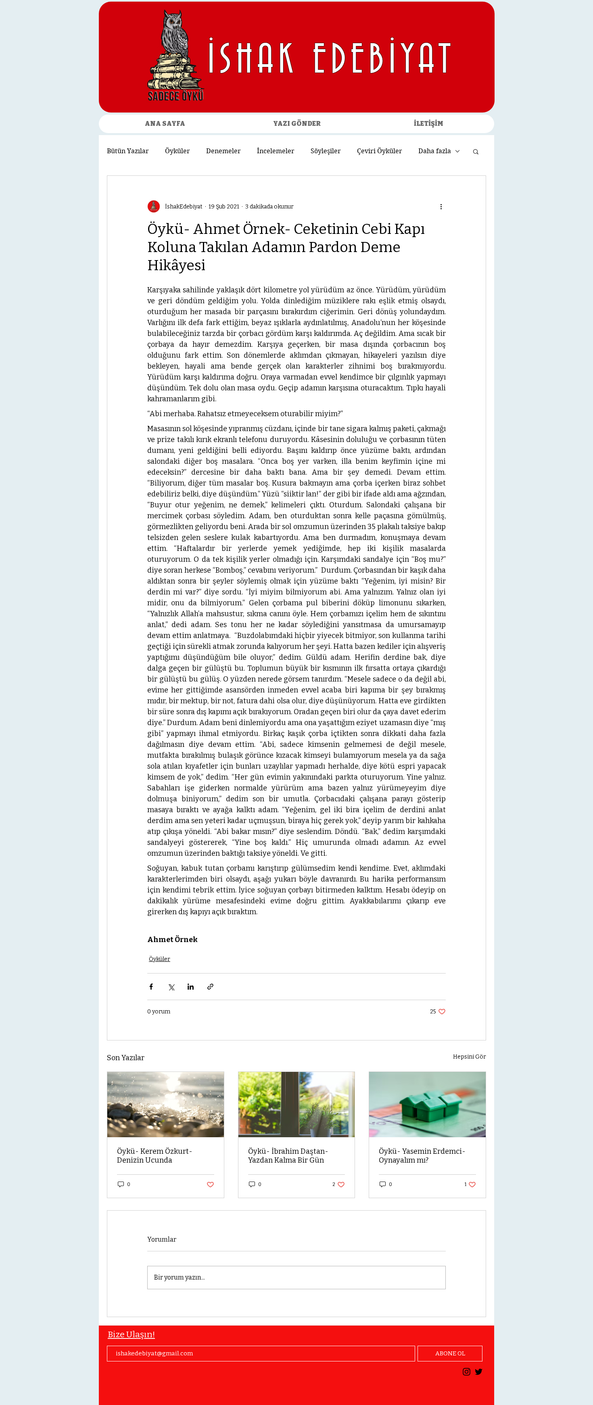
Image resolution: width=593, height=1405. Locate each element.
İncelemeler (275, 151)
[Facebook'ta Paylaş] (151, 986)
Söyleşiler (326, 151)
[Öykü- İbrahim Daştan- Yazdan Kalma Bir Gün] (296, 1104)
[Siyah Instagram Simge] (466, 1372)
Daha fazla (434, 151)
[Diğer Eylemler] (441, 206)
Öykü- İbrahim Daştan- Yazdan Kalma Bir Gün (288, 1156)
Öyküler (177, 151)
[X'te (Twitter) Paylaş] (171, 986)
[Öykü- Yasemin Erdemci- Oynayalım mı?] (427, 1104)
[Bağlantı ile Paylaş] (210, 986)
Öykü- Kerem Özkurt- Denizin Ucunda (154, 1156)
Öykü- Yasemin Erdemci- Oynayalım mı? (422, 1156)
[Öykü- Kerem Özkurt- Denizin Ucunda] (165, 1104)
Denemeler (223, 151)
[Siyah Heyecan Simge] (479, 1372)
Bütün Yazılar (128, 151)
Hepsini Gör (469, 1056)
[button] (476, 151)
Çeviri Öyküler (379, 151)
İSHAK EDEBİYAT (331, 61)
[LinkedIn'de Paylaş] (190, 986)
